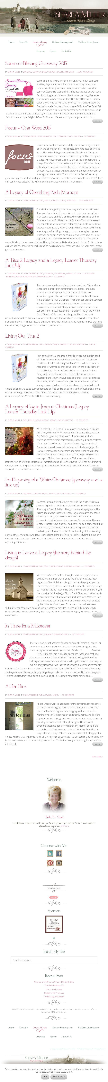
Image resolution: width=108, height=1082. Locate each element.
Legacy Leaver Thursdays (61, 420)
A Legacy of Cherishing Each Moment (41, 192)
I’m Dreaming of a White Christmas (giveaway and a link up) (53, 482)
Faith (55, 136)
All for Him (15, 687)
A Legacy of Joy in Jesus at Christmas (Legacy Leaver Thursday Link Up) (47, 409)
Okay (45, 1077)
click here (65, 826)
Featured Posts (57, 566)
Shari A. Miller (54, 2)
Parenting (70, 201)
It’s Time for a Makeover (27, 626)
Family (47, 201)
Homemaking (60, 273)
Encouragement (44, 136)
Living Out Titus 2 (22, 336)
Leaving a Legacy (40, 72)
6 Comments (89, 136)
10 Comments (82, 420)
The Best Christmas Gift (54, 985)
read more (97, 121)
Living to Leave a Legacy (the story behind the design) (48, 555)
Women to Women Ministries (61, 72)
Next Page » (97, 756)
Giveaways (27, 72)
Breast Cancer (29, 136)
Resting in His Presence (54, 993)
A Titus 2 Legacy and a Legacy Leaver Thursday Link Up (51, 263)
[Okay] (104, 1073)
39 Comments (78, 634)
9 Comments (89, 566)
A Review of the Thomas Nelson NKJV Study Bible (54, 982)
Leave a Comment (85, 72)
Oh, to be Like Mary (54, 989)
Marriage (20, 276)
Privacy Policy (99, 1049)
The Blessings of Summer (54, 996)
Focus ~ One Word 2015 (28, 128)
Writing (77, 136)
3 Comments (59, 276)
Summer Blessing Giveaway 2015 (36, 63)
